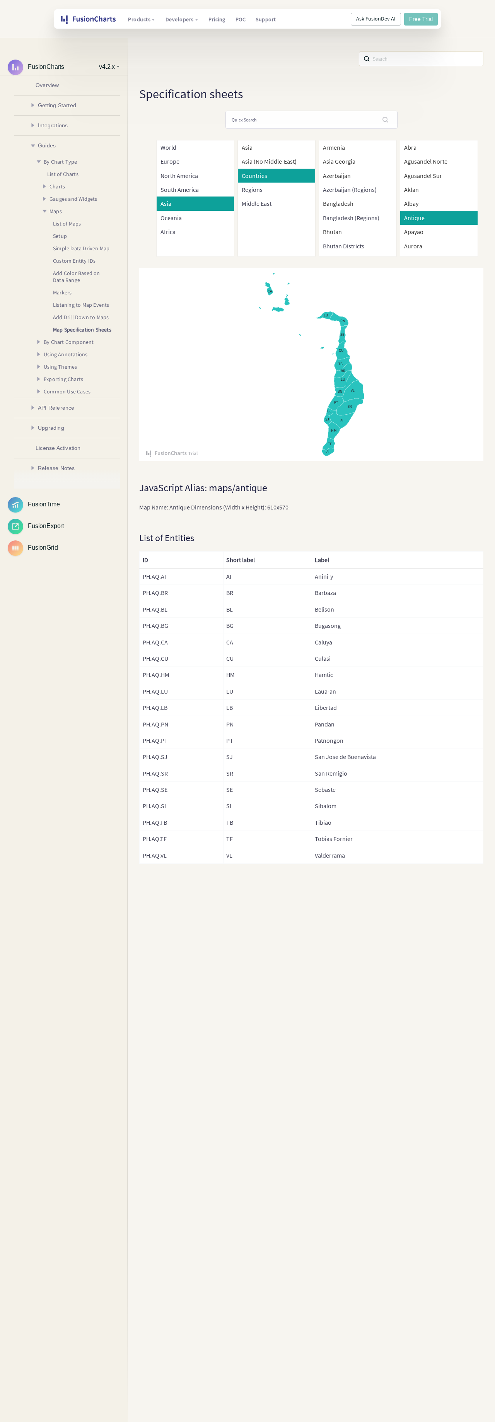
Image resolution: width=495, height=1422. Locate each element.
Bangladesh (338, 203)
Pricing (216, 19)
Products (139, 19)
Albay (411, 203)
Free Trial (421, 19)
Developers (180, 19)
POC (241, 19)
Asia (247, 147)
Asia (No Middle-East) (269, 161)
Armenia (334, 147)
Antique (414, 218)
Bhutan (332, 232)
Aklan (411, 189)
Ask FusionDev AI (376, 18)
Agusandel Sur (423, 175)
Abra (410, 147)
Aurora (413, 246)
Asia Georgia (339, 161)
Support (266, 19)
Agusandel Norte (425, 161)
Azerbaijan (337, 175)
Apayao (413, 232)
